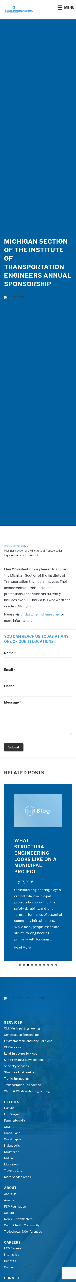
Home (7, 546)
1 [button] (20, 965)
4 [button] (32, 965)
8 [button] (48, 965)
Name (10, 653)
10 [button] (56, 965)
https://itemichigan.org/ (40, 614)
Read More (22, 947)
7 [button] (44, 965)
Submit (13, 747)
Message (12, 702)
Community (19, 546)
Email (9, 670)
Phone (9, 686)
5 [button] (36, 965)
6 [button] (40, 965)
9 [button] (52, 965)
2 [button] (24, 965)
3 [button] (28, 965)
